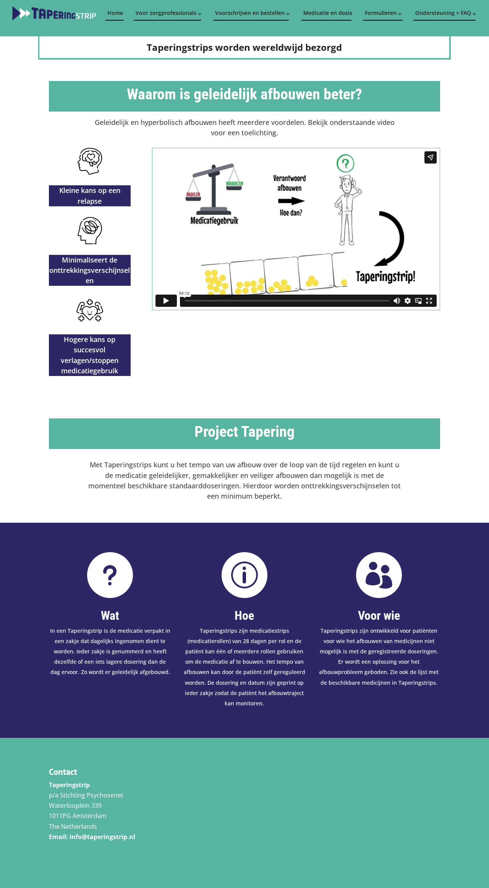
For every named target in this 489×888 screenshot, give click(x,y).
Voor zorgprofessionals (166, 12)
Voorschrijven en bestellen (250, 12)
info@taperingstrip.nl (102, 837)
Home (115, 12)
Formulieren (381, 12)
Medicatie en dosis (327, 12)
